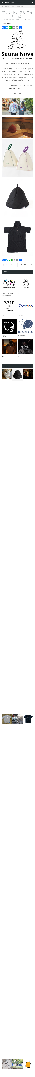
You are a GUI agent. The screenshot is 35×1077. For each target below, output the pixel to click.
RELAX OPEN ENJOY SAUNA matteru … (7, 294)
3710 (3, 315)
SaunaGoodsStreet (7, 2)
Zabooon (20, 315)
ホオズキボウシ (22, 335)
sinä (19, 356)
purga (3, 356)
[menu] (32, 2)
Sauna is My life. (25, 264)
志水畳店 (4, 336)
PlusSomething (10, 264)
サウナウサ (21, 293)
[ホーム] (2, 6)
